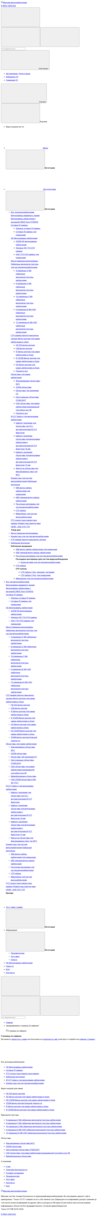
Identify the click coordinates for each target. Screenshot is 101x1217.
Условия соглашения (15, 1173)
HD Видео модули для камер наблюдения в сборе (27, 1097)
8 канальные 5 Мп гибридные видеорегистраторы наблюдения (23, 650)
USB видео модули (24, 348)
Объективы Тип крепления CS (24, 757)
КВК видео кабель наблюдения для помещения (24, 491)
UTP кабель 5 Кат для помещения (35, 575)
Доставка (15, 956)
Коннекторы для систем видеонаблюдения (30, 536)
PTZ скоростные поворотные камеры (22, 1074)
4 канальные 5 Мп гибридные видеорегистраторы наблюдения (23, 640)
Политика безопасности (16, 1170)
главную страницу (87, 1039)
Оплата (14, 960)
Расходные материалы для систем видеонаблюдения (39, 556)
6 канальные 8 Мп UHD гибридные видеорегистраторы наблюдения (35, 1130)
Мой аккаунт (43, 68)
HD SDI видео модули (25, 345)
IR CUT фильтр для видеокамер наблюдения (25, 1080)
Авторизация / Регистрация (18, 74)
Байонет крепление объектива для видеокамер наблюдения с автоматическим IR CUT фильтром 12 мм (28, 458)
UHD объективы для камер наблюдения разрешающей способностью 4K (28, 406)
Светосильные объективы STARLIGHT (23, 1150)
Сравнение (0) (12, 80)
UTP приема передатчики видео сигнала (28, 540)
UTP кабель (21, 510)
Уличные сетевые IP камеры (28, 228)
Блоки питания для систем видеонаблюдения (40, 562)
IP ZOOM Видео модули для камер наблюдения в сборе (30, 1110)
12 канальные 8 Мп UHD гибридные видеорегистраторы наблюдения (36, 1133)
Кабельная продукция (20, 543)
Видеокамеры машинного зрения (25, 215)
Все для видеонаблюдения (22, 212)
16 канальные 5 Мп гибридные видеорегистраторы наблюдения (34, 1126)
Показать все (22, 371)
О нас (8, 1166)
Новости (10, 966)
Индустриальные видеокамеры (24, 261)
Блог (8, 969)
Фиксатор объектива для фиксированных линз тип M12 (27, 471)
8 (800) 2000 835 (8, 6)
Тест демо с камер (14, 907)
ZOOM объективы (24, 387)
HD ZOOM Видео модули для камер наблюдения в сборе (30, 1100)
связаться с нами (19, 1039)
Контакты (10, 973)
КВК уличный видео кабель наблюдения (33, 553)
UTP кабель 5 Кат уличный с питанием (37, 572)
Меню (45, 148)
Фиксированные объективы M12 (20, 1143)
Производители (17, 953)
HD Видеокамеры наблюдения (24, 238)
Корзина (42, 102)
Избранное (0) (12, 77)
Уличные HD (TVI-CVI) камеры (24, 617)
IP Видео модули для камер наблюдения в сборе (27, 1106)
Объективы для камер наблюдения (21, 744)
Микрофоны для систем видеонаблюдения (34, 578)
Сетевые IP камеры (19, 225)
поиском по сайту (51, 1039)
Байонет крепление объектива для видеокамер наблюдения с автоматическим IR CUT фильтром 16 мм (28, 442)
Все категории (49, 189)
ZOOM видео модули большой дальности (24, 1103)
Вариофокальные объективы (23, 776)
